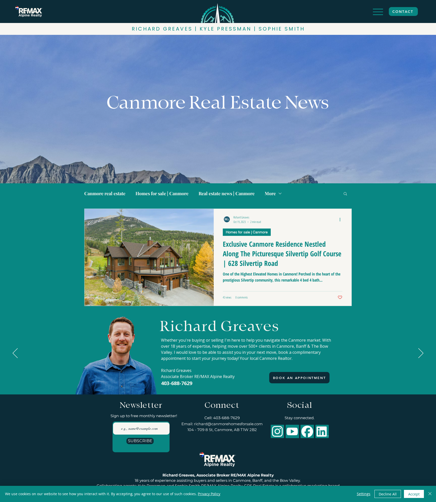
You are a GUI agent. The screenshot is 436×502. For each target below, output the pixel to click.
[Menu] (378, 11)
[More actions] (342, 219)
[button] (345, 194)
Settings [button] (363, 493)
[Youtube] (292, 431)
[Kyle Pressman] (218, 382)
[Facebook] (307, 431)
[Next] (420, 353)
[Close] (430, 494)
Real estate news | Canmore (227, 193)
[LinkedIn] (322, 431)
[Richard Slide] (213, 382)
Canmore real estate (104, 193)
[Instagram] (277, 431)
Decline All (388, 494)
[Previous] (15, 353)
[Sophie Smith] (223, 382)
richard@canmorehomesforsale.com (228, 423)
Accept (414, 494)
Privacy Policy (209, 493)
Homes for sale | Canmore (161, 193)
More (270, 193)
